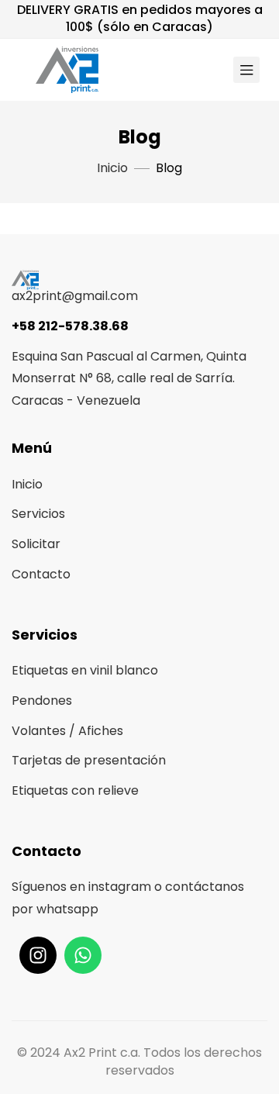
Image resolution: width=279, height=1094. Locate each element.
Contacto (41, 574)
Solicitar (36, 544)
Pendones (42, 700)
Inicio (27, 484)
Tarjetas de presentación (89, 760)
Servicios (38, 514)
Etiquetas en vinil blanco (85, 670)
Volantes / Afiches (67, 731)
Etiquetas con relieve (75, 790)
